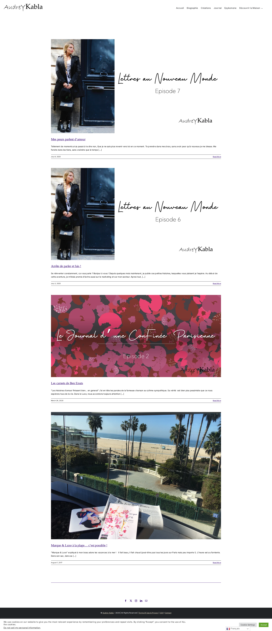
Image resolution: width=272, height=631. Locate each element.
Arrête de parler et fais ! (66, 266)
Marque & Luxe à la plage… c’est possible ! (79, 545)
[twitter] (131, 601)
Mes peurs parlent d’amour (68, 139)
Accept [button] (264, 625)
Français (235, 628)
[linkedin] (141, 601)
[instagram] (136, 601)
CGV (162, 613)
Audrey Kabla (108, 613)
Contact (168, 613)
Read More (217, 157)
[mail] (146, 601)
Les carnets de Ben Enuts (67, 383)
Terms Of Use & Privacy (148, 613)
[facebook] (126, 601)
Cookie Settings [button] (248, 625)
